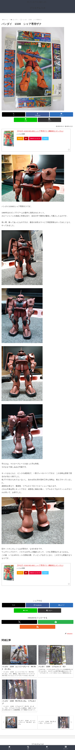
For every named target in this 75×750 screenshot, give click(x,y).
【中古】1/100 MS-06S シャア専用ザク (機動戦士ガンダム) (40, 131)
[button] (49, 120)
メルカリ (45, 138)
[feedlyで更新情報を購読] (55, 622)
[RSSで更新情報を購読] (37, 627)
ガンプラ (6, 596)
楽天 (26, 138)
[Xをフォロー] (19, 622)
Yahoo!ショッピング (35, 138)
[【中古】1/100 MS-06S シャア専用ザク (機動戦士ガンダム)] (9, 138)
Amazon (20, 138)
